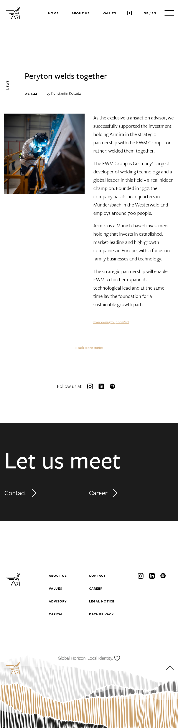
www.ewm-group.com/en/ (111, 321)
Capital (56, 614)
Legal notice (101, 601)
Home (53, 13)
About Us (81, 13)
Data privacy (101, 614)
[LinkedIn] (101, 386)
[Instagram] (90, 386)
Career (98, 492)
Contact (15, 492)
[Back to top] (169, 669)
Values (109, 13)
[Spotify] (112, 386)
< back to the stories (89, 347)
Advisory (58, 601)
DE (146, 13)
